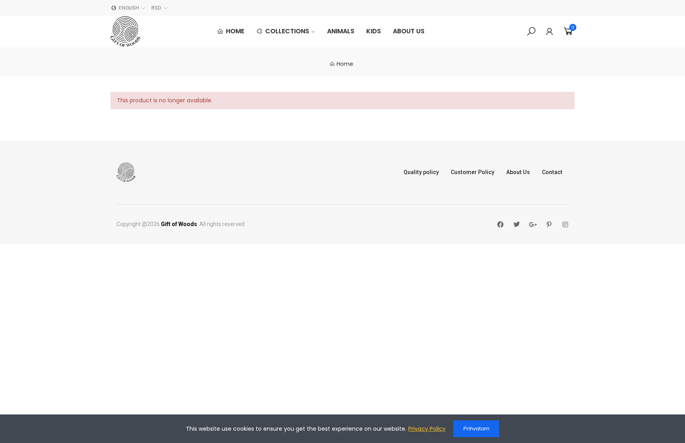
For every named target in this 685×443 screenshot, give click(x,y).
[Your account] (549, 31)
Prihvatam (476, 428)
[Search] (531, 31)
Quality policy (421, 172)
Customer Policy (472, 172)
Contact (552, 172)
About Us (518, 172)
